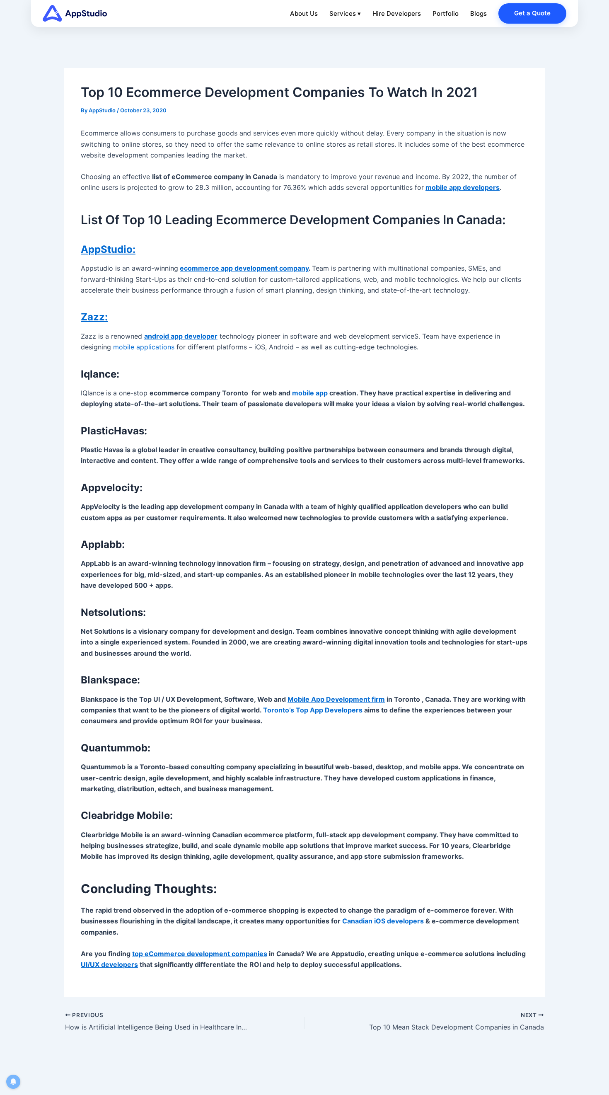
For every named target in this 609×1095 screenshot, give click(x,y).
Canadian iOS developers (383, 921)
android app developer (181, 336)
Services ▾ (345, 13)
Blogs (478, 13)
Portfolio (446, 13)
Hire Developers (396, 13)
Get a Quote (532, 13)
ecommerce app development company (244, 268)
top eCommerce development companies (199, 954)
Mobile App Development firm (336, 699)
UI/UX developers (109, 964)
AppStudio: (108, 249)
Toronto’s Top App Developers (312, 710)
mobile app (310, 393)
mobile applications (143, 347)
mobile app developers (462, 187)
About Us (304, 13)
